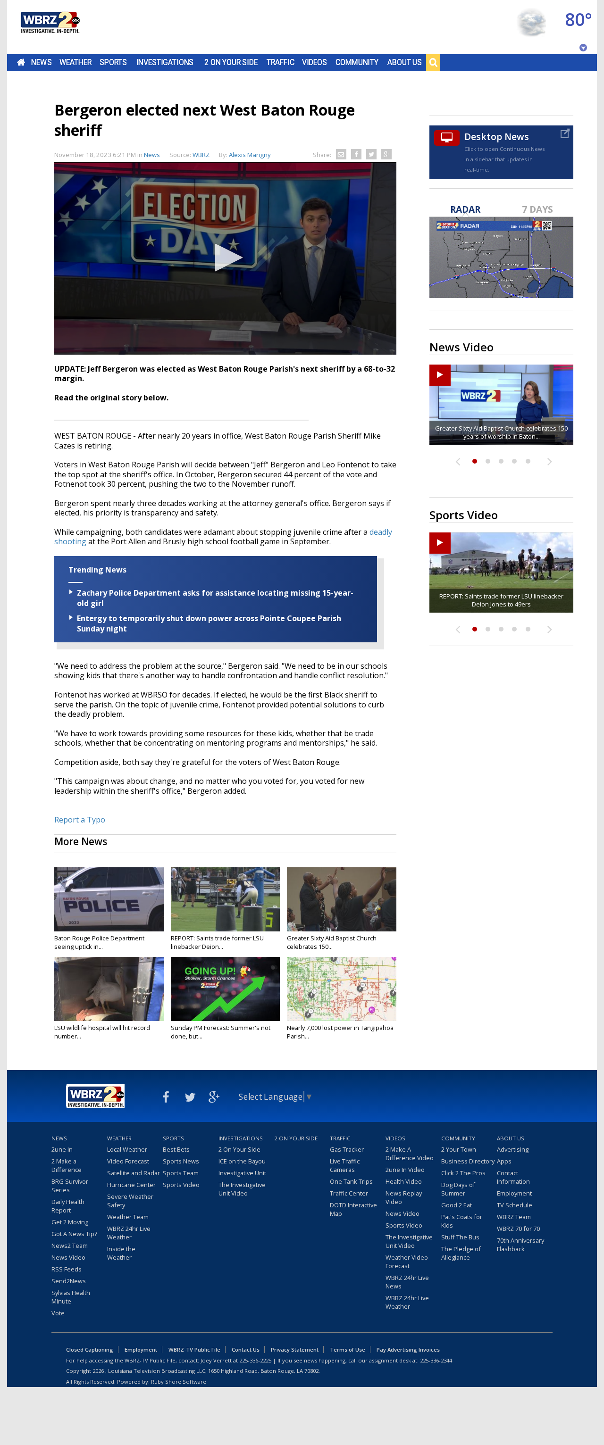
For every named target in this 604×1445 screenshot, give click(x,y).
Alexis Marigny (250, 154)
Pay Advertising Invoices (408, 1349)
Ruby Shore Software (178, 1381)
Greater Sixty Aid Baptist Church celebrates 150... (332, 942)
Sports (113, 62)
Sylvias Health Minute (70, 1296)
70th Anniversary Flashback (520, 1244)
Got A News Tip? (74, 1233)
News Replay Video (404, 1197)
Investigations (165, 62)
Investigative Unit (242, 1173)
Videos (314, 62)
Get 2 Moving (69, 1222)
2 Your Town (458, 1149)
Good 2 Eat (456, 1205)
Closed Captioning (89, 1349)
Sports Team (181, 1173)
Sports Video (181, 1184)
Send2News (68, 1281)
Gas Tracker (347, 1149)
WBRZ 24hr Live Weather (129, 1232)
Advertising (512, 1149)
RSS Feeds (66, 1269)
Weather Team (128, 1216)
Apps (504, 1161)
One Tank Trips (351, 1181)
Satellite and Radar (133, 1173)
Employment (514, 1193)
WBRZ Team (514, 1216)
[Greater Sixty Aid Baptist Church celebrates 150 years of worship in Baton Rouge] (341, 899)
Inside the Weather (121, 1253)
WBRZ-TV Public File (194, 1349)
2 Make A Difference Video (410, 1153)
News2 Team (69, 1245)
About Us (404, 62)
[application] (225, 258)
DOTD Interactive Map (353, 1209)
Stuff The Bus (460, 1237)
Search (433, 62)
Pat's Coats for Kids (461, 1220)
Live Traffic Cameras (345, 1165)
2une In (62, 1149)
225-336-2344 (436, 1360)
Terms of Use (347, 1349)
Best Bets (176, 1149)
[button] (225, 257)
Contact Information (513, 1177)
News (41, 62)
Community (357, 62)
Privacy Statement (295, 1349)
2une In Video (405, 1169)
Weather (75, 62)
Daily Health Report (67, 1205)
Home (21, 62)
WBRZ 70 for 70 (518, 1228)
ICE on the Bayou (242, 1161)
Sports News (181, 1161)
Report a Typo (79, 819)
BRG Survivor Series (69, 1185)
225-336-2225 (255, 1360)
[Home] (49, 27)
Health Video (404, 1181)
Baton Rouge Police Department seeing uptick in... (99, 942)
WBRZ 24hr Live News (407, 1281)
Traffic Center (349, 1193)
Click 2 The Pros (463, 1173)
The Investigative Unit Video (242, 1188)
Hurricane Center (131, 1184)
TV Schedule (514, 1205)
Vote (58, 1313)
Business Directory (468, 1161)
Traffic (280, 62)
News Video (68, 1257)
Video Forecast (128, 1161)
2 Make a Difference (66, 1165)
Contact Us (246, 1349)
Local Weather (127, 1149)
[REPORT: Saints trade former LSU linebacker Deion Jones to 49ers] (225, 899)
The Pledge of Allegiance (461, 1253)
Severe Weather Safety (130, 1200)
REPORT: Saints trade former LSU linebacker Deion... (217, 942)
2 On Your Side (231, 62)
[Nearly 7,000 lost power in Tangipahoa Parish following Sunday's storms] (341, 989)
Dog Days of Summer (458, 1188)
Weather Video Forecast (407, 1261)
